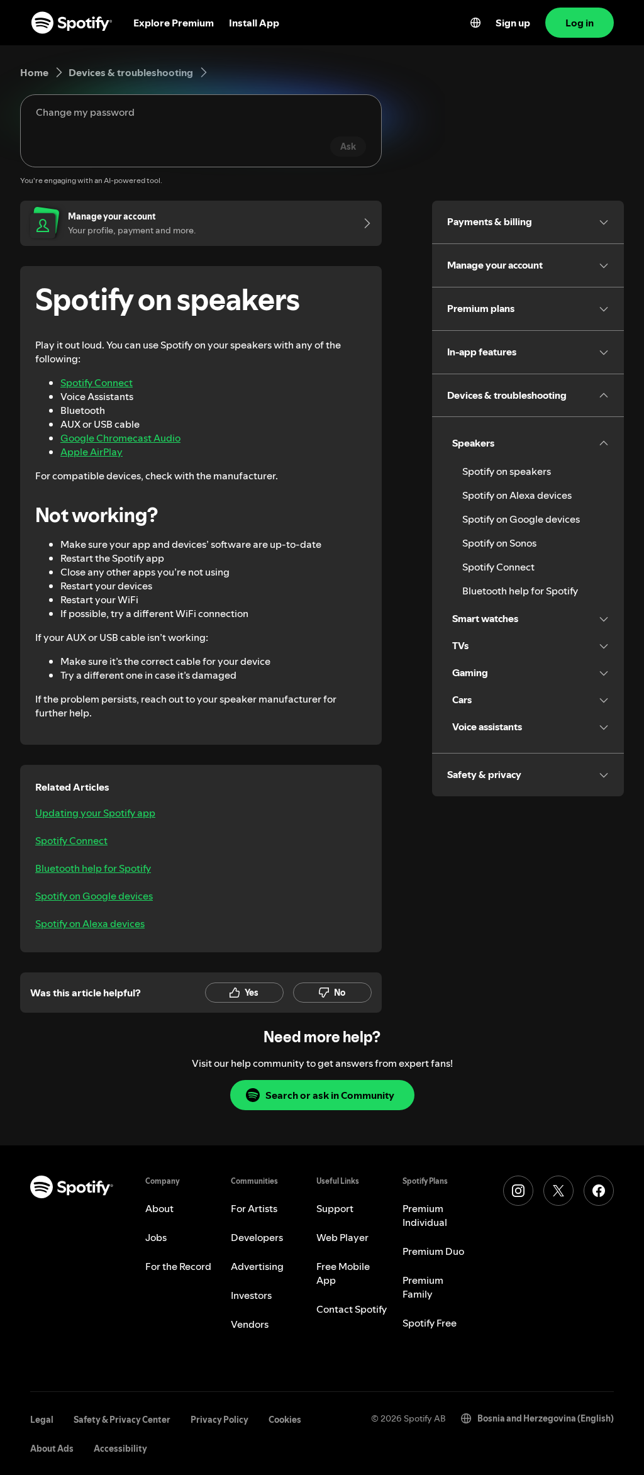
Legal (41, 1419)
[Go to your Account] (363, 223)
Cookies (285, 1419)
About (159, 1208)
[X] (558, 1191)
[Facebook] (599, 1191)
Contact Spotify (351, 1309)
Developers (257, 1237)
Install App (254, 23)
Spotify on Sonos (499, 543)
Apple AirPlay (91, 452)
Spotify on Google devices (94, 896)
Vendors (250, 1324)
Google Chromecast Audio (120, 438)
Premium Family (422, 1287)
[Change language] (475, 23)
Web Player (342, 1237)
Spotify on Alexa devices (90, 923)
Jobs (156, 1237)
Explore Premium (173, 23)
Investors (251, 1295)
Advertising (257, 1266)
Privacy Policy (219, 1419)
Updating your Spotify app (95, 813)
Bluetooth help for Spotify (93, 868)
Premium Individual (424, 1215)
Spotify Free (429, 1323)
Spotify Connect (96, 382)
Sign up (513, 23)
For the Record (178, 1266)
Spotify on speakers (506, 471)
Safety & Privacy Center (122, 1419)
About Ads (52, 1448)
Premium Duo (433, 1251)
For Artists (254, 1208)
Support (334, 1208)
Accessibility (120, 1448)
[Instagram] (518, 1191)
